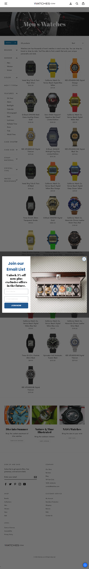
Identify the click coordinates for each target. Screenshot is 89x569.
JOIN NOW (16, 305)
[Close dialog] (84, 259)
